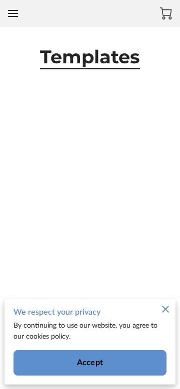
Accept (90, 363)
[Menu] (13, 13)
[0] (166, 13)
